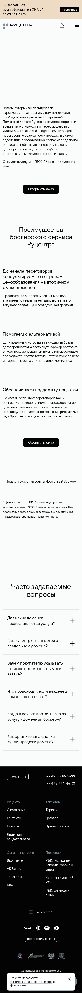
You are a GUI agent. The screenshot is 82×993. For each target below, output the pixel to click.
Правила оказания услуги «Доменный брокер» (41, 481)
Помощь (14, 777)
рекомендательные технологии (31, 981)
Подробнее (69, 9)
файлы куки (18, 985)
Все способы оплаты (41, 939)
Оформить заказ (41, 189)
